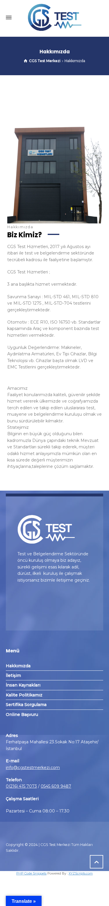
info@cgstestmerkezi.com (33, 767)
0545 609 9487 (56, 786)
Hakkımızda (18, 665)
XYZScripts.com (81, 873)
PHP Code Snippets (31, 873)
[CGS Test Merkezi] (54, 17)
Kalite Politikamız (24, 695)
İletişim (13, 675)
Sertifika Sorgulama (26, 704)
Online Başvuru (22, 714)
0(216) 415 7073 (21, 786)
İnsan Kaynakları (23, 685)
